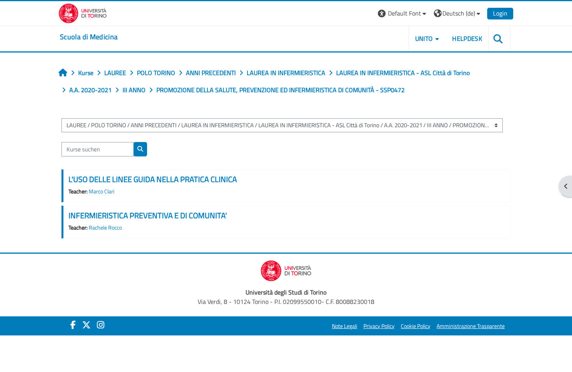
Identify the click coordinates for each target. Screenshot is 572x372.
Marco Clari (101, 191)
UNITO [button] (424, 38)
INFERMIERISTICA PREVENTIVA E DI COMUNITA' (147, 215)
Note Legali (344, 326)
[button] (403, 13)
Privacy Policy (379, 326)
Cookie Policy (415, 326)
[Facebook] (73, 325)
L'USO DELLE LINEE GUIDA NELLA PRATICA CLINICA (152, 179)
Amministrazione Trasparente (471, 326)
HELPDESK (467, 38)
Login (500, 13)
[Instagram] (100, 325)
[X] (86, 325)
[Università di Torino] (82, 12)
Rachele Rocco (105, 227)
